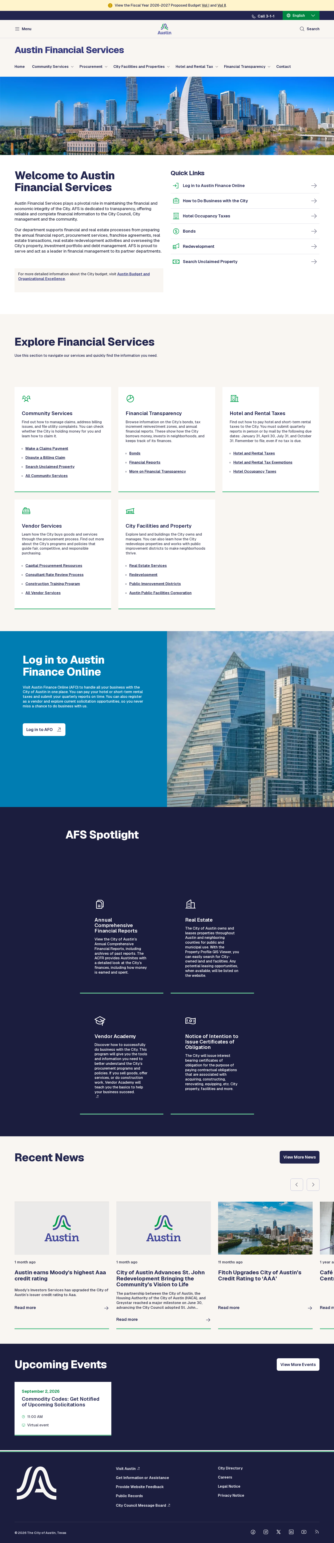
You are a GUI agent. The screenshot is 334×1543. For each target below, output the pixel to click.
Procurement (91, 67)
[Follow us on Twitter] (278, 1532)
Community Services (50, 67)
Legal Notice (229, 1486)
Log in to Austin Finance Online (214, 185)
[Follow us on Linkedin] (291, 1532)
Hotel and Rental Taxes (254, 453)
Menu (26, 29)
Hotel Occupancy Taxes (206, 216)
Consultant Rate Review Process (54, 574)
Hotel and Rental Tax (194, 67)
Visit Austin (126, 1469)
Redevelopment (198, 246)
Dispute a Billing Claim (45, 457)
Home (20, 67)
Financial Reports (144, 462)
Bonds (189, 231)
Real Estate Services (148, 565)
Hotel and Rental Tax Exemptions (262, 462)
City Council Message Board (141, 1505)
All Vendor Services (43, 593)
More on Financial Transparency (157, 471)
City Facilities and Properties (139, 67)
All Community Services (46, 475)
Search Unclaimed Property (210, 261)
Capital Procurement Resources (53, 565)
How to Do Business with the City (215, 200)
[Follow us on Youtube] (304, 1532)
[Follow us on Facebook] (253, 1532)
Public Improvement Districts (155, 583)
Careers (225, 1477)
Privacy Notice (231, 1495)
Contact (283, 67)
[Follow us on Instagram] (266, 1532)
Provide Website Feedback (140, 1487)
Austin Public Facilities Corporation (160, 593)
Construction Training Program (52, 583)
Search (313, 29)
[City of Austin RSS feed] (316, 1532)
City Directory (230, 1468)
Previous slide (296, 1185)
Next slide (313, 1185)
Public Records (129, 1496)
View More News (299, 1157)
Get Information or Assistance (142, 1478)
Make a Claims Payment (46, 448)
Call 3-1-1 (266, 16)
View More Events (298, 1364)
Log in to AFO (39, 729)
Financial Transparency (244, 67)
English (299, 15)
